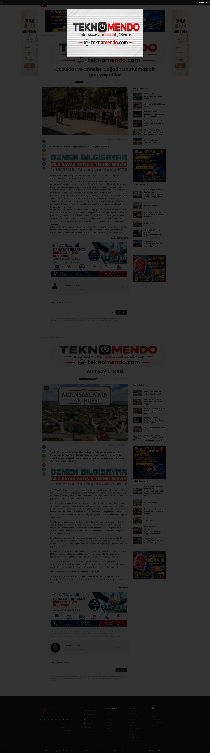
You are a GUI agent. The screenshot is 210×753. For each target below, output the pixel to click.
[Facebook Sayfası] (41, 719)
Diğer (144, 4)
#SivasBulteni (114, 636)
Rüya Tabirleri (157, 722)
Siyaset (116, 4)
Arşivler (90, 723)
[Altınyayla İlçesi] (85, 412)
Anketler (155, 716)
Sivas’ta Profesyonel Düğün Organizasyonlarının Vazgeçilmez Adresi (152, 233)
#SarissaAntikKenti (74, 631)
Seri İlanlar (133, 734)
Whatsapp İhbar (65, 730)
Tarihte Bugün (134, 728)
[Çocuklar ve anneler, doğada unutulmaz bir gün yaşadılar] (85, 111)
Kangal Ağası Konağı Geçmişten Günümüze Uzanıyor (153, 214)
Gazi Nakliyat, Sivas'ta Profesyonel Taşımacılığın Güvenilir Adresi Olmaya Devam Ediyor (153, 194)
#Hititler (98, 631)
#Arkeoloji (106, 631)
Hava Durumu (134, 713)
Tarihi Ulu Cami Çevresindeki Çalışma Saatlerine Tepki (153, 243)
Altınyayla (91, 490)
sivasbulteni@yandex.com (75, 289)
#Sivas (63, 631)
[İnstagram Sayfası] (49, 719)
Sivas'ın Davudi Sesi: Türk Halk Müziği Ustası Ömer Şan (154, 123)
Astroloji (154, 725)
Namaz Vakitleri (135, 719)
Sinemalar (133, 731)
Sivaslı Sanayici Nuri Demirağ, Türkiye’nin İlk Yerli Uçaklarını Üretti (154, 132)
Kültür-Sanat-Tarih (83, 4)
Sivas (83, 551)
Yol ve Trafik (133, 716)
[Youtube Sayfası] (52, 719)
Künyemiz (91, 727)
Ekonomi (107, 4)
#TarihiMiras (103, 636)
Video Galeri (92, 715)
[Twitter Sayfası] (45, 719)
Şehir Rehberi (134, 737)
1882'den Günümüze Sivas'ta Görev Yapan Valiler (153, 96)
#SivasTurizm (83, 636)
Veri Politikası (45, 733)
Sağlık (124, 4)
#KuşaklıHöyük (88, 631)
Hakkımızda (44, 727)
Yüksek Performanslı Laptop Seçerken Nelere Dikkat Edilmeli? (154, 114)
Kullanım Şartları (65, 727)
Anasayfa (44, 35)
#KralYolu (93, 636)
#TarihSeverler (67, 634)
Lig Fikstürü (133, 725)
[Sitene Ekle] (68, 719)
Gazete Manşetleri (136, 740)
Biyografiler (156, 719)
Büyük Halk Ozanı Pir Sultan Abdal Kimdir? (152, 141)
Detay (152, 751)
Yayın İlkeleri (44, 730)
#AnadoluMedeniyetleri (106, 634)
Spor (130, 4)
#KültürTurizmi (80, 634)
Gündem (97, 4)
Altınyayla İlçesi (150, 205)
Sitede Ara (155, 713)
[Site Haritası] (64, 719)
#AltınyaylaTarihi (70, 636)
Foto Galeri (91, 710)
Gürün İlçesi (149, 223)
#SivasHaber (117, 631)
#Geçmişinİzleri (56, 636)
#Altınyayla (54, 631)
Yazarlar (90, 719)
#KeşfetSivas (55, 634)
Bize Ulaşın (91, 731)
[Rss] (60, 719)
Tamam (162, 751)
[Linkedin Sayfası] (56, 719)
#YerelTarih (91, 634)
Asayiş (137, 4)
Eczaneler (132, 722)
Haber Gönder (64, 733)
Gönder (121, 312)
